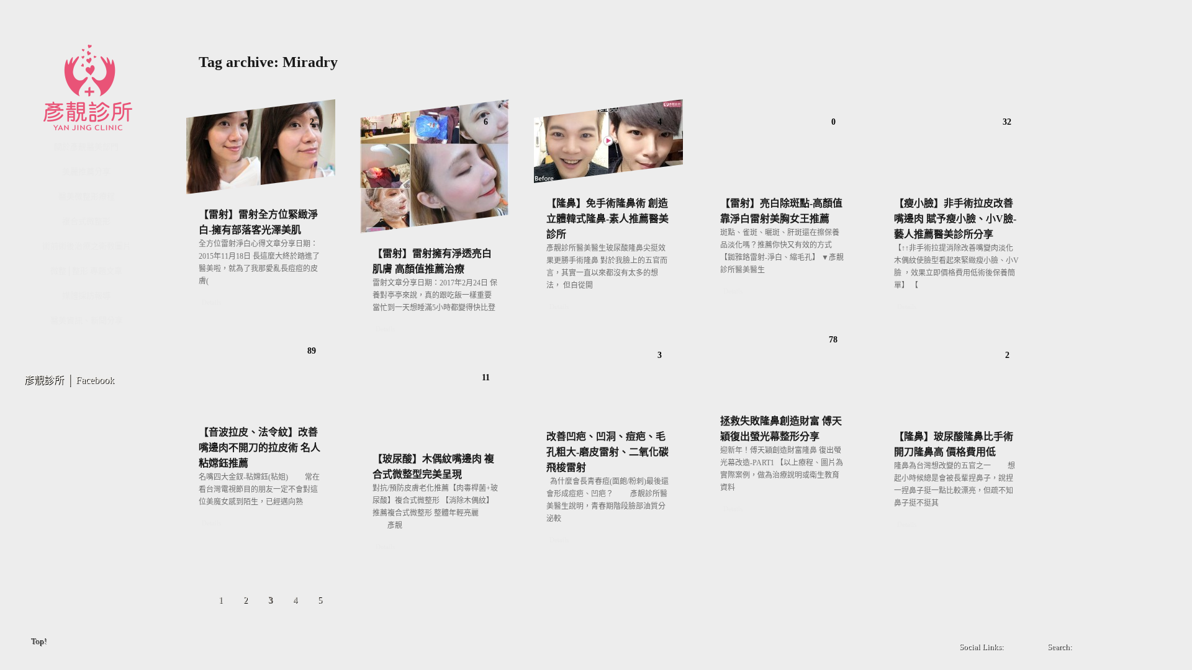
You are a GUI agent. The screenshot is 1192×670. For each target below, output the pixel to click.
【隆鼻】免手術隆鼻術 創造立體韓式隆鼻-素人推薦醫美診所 (607, 218)
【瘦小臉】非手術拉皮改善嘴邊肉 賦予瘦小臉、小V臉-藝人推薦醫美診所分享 (955, 218)
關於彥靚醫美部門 (86, 146)
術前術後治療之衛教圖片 (86, 246)
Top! (39, 641)
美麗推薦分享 (86, 171)
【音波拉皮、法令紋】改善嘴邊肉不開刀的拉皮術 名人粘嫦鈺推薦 (259, 447)
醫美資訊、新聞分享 (86, 320)
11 (486, 377)
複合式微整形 (86, 221)
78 (833, 339)
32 (1007, 122)
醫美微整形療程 (86, 196)
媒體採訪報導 (86, 295)
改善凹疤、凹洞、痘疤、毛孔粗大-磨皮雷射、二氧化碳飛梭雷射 (607, 452)
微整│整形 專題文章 (86, 270)
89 (311, 350)
